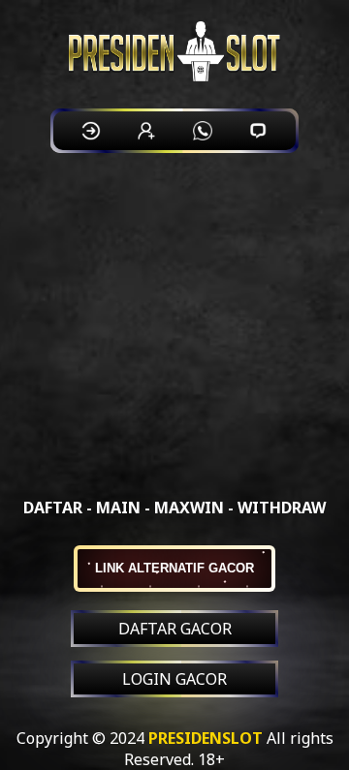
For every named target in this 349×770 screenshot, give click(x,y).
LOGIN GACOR (174, 679)
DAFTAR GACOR (175, 628)
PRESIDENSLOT (205, 738)
